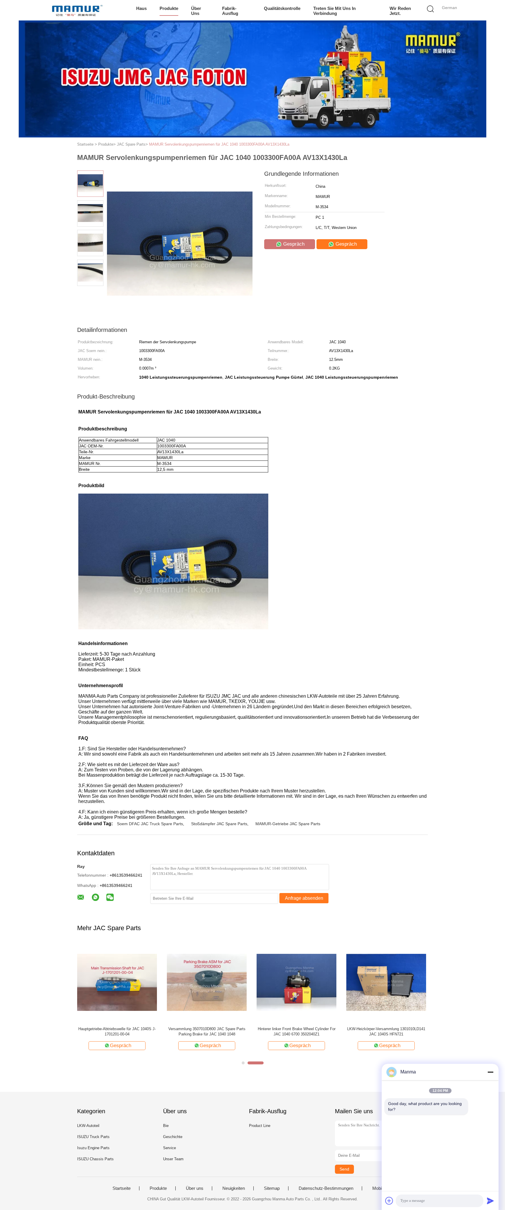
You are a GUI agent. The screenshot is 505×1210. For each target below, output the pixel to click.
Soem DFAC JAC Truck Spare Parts (150, 823)
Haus (141, 8)
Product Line (259, 1125)
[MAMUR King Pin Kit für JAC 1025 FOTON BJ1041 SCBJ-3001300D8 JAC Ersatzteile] (296, 982)
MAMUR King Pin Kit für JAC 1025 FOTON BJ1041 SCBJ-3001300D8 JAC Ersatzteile (296, 1031)
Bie (166, 1125)
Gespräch (293, 244)
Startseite (122, 1188)
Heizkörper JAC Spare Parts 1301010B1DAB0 (117, 1029)
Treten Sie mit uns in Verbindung (334, 11)
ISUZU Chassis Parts (95, 1159)
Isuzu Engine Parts (93, 1148)
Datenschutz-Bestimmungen (326, 1188)
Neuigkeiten (233, 1188)
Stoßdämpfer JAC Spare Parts (219, 823)
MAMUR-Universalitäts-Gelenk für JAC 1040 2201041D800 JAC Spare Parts (206, 1031)
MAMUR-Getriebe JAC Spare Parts (287, 823)
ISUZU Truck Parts (93, 1137)
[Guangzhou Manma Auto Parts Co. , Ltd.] (76, 10)
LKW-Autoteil (88, 1125)
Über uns (196, 11)
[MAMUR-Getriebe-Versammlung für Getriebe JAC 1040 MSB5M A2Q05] (386, 982)
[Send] (490, 1200)
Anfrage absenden (304, 898)
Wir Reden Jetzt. (400, 11)
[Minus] (490, 1071)
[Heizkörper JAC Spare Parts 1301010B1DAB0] (117, 982)
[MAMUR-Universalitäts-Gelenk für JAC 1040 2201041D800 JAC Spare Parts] (207, 982)
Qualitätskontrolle (282, 8)
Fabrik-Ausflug (230, 11)
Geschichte (172, 1137)
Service (169, 1148)
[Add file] (389, 1200)
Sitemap (272, 1188)
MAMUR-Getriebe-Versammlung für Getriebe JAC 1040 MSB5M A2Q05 (386, 1031)
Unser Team (173, 1159)
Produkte (169, 8)
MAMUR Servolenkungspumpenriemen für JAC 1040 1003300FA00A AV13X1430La (219, 144)
